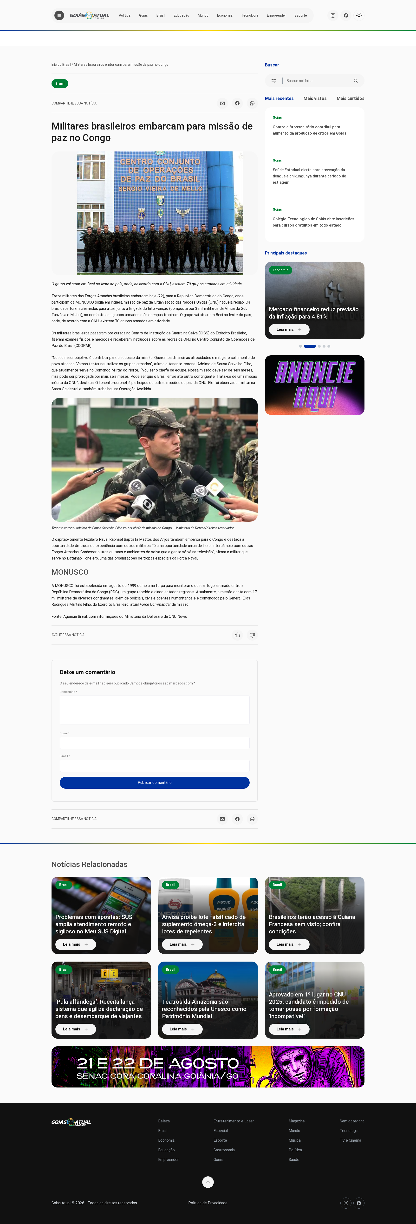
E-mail (65, 756)
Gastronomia (224, 1150)
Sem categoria (352, 1121)
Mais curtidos (350, 98)
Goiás (143, 15)
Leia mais (290, 329)
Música (295, 1140)
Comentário (68, 692)
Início (55, 64)
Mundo (203, 15)
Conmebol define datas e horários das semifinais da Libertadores (317, 313)
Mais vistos (315, 98)
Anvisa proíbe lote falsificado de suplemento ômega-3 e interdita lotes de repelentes (204, 924)
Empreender (276, 15)
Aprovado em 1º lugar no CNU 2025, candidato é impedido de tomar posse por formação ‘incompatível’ (309, 1005)
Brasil (160, 15)
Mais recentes (279, 98)
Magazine (297, 1121)
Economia (225, 15)
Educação (181, 15)
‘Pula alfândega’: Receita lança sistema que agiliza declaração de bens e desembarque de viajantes (99, 1009)
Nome (64, 733)
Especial (221, 1130)
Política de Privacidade (208, 1203)
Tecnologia (249, 15)
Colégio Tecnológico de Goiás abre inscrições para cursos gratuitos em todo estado (313, 222)
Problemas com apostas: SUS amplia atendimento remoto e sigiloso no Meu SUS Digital (93, 924)
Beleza (164, 1121)
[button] (300, 346)
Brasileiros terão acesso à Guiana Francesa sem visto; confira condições (312, 924)
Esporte (301, 15)
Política (124, 15)
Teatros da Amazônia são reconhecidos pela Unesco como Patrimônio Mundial (204, 1009)
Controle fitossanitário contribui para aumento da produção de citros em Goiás (309, 130)
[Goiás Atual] (89, 15)
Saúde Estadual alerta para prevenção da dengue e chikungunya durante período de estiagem (309, 176)
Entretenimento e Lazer (234, 1121)
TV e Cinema (350, 1140)
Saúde (294, 1159)
